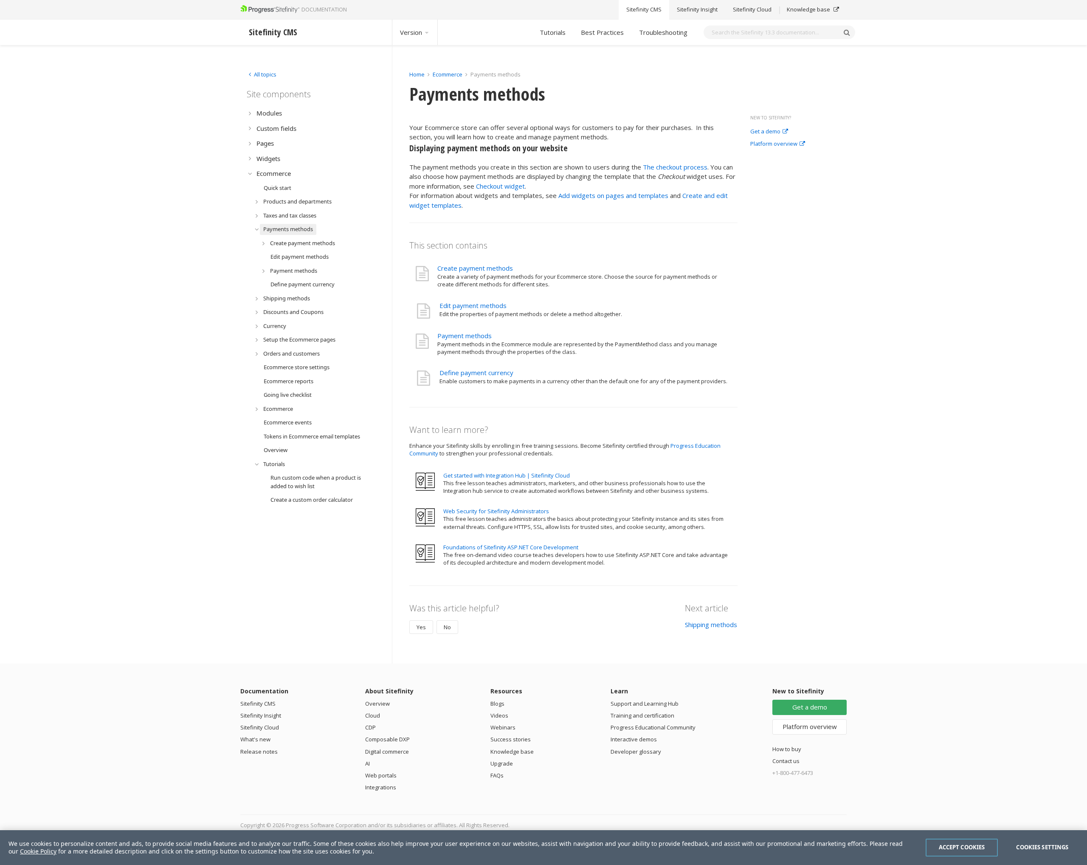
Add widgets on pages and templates (613, 195)
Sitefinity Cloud (752, 10)
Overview (377, 703)
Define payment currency (476, 372)
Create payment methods (475, 268)
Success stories (510, 739)
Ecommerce (447, 74)
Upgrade (501, 763)
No (447, 627)
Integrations (380, 787)
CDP (370, 727)
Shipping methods (711, 624)
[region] (543, 847)
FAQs (497, 775)
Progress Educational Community (653, 727)
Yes (421, 627)
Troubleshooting (663, 32)
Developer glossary (636, 751)
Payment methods (464, 335)
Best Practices (602, 32)
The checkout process (675, 167)
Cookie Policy (38, 851)
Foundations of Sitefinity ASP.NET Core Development (510, 547)
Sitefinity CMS (644, 10)
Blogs (497, 703)
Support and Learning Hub (645, 703)
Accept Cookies (962, 847)
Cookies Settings (1042, 847)
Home (417, 74)
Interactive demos (634, 739)
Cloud (372, 715)
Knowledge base (809, 10)
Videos (499, 715)
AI (367, 763)
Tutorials (553, 32)
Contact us (786, 761)
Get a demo (765, 131)
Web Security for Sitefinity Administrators (496, 511)
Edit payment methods (473, 305)
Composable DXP (387, 739)
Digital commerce (387, 751)
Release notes (259, 751)
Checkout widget (500, 186)
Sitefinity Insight (697, 10)
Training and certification (642, 715)
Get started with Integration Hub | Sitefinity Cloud (506, 475)
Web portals (381, 775)
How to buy (786, 749)
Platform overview (773, 144)
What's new (255, 739)
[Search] (846, 32)
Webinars (502, 727)
